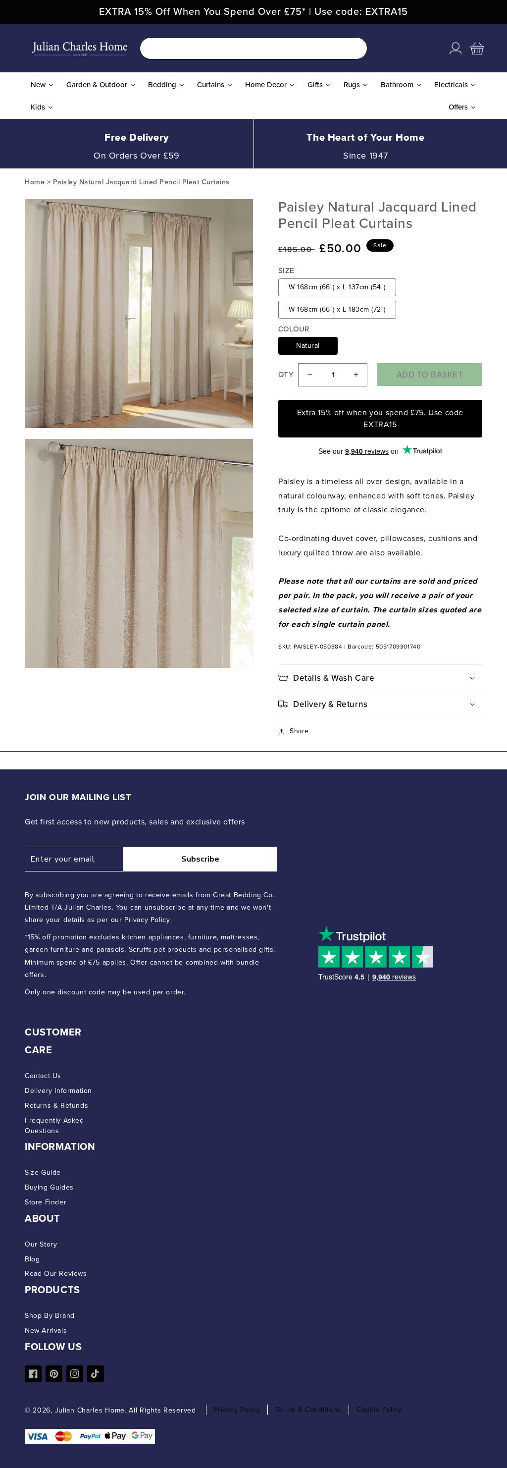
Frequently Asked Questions (54, 1125)
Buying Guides (49, 1187)
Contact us (43, 1076)
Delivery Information (58, 1091)
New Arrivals (46, 1330)
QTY (285, 374)
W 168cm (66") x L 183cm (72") (337, 309)
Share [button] (299, 731)
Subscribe (200, 859)
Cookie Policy (379, 1410)
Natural (308, 345)
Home (35, 182)
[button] (477, 48)
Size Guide (43, 1172)
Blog (32, 1259)
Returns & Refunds (56, 1105)
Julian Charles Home (90, 1410)
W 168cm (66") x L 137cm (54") (337, 287)
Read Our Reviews (56, 1273)
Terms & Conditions (308, 1410)
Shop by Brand (50, 1315)
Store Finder (45, 1202)
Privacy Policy (237, 1410)
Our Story (41, 1244)
